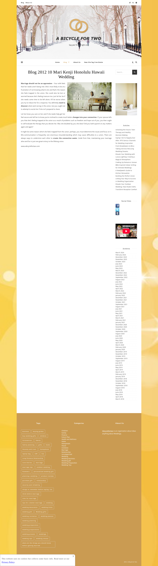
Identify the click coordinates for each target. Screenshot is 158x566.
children (43, 436)
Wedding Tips (66, 465)
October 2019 (120, 356)
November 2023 (121, 259)
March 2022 (120, 291)
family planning (28, 445)
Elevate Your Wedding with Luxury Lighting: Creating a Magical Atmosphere (125, 157)
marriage (39, 462)
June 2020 (119, 338)
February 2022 (121, 293)
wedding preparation (30, 525)
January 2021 (120, 322)
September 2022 (121, 277)
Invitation (65, 448)
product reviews (47, 476)
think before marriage (30, 494)
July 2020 (119, 336)
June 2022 (119, 284)
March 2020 (120, 345)
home (48, 445)
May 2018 (119, 394)
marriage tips (27, 467)
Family (64, 433)
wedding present (28, 534)
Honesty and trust (29, 449)
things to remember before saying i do (37, 489)
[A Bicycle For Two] (79, 30)
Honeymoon (66, 443)
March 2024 (120, 253)
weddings (42, 534)
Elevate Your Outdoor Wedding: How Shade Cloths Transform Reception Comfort (126, 186)
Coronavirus (27, 440)
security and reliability (31, 485)
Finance (64, 435)
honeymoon (44, 449)
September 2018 (121, 385)
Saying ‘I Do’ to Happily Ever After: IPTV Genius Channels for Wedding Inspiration (126, 140)
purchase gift (27, 480)
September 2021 (121, 304)
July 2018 (119, 390)
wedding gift (27, 512)
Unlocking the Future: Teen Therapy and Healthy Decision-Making (125, 132)
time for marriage (29, 498)
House (64, 446)
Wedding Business (68, 459)
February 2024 (121, 255)
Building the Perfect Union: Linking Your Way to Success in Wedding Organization (126, 178)
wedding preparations (30, 529)
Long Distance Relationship (32, 458)
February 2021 (121, 320)
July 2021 (119, 309)
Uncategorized (67, 454)
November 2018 (121, 381)
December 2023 (121, 257)
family (38, 440)
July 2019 (119, 363)
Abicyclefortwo (107, 431)
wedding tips (27, 538)
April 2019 (119, 370)
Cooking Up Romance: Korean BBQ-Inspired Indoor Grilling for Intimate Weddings (126, 165)
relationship (41, 480)
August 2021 (120, 307)
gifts (40, 445)
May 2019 (119, 367)
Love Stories (27, 462)
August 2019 (120, 361)
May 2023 (119, 268)
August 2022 (120, 280)
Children (65, 431)
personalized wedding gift (44, 471)
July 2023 (119, 264)
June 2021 (119, 311)
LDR (36, 454)
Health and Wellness (69, 439)
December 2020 (121, 325)
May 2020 (119, 340)
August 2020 (120, 334)
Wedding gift (66, 461)
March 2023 (120, 271)
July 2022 (119, 282)
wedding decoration (30, 507)
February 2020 (121, 347)
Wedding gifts (41, 512)
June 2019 (119, 365)
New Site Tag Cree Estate (93, 62)
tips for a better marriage (32, 503)
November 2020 (121, 327)
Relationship (66, 452)
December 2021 (121, 298)
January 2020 (120, 349)
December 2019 (121, 352)
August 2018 (120, 388)
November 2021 (121, 300)
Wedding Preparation (69, 463)
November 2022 (121, 275)
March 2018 (120, 399)
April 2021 (119, 316)
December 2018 (121, 379)
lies (42, 454)
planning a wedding (29, 476)
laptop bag (26, 454)
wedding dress (47, 507)
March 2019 (120, 372)
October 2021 (120, 302)
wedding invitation (29, 516)
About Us (29, 3)
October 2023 (120, 262)
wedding (49, 503)
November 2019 (121, 354)
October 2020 (120, 329)
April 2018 (119, 397)
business (25, 431)
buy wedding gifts (29, 436)
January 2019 (120, 376)
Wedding (65, 456)
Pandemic (26, 471)
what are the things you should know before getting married (36, 544)
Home (57, 62)
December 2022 (121, 273)
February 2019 (121, 374)
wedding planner (47, 516)
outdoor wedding (43, 467)
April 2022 (119, 289)
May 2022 (119, 286)
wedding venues (42, 538)
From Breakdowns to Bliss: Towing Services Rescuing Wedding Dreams (125, 148)
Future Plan (66, 437)
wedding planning (29, 520)
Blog (22, 3)
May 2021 (119, 313)
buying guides (38, 431)
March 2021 (120, 318)
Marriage (65, 450)
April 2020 (119, 343)
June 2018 (119, 392)
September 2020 (121, 331)
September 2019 (121, 358)
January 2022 (120, 295)
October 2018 (120, 383)
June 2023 (119, 266)
